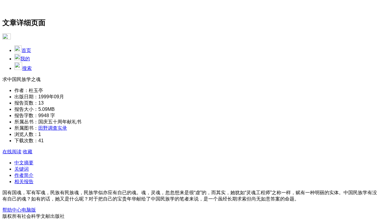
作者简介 (24, 175)
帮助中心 (12, 209)
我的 (25, 58)
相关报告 (24, 181)
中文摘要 (24, 162)
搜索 (27, 68)
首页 (26, 50)
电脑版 (29, 209)
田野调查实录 (52, 128)
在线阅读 (12, 151)
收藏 (27, 151)
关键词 (21, 169)
